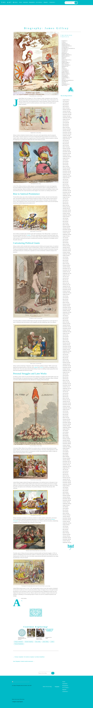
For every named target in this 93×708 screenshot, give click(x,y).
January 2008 (66, 459)
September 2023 (66, 156)
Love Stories (64, 70)
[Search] (76, 3)
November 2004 (66, 519)
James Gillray (45, 641)
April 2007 (65, 474)
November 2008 (66, 443)
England (36, 367)
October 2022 (66, 174)
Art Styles (64, 51)
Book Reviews (65, 56)
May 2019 (65, 240)
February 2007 (66, 477)
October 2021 (66, 193)
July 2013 (65, 354)
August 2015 (65, 313)
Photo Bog (64, 75)
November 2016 (66, 289)
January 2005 (66, 516)
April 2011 (65, 396)
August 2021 (65, 197)
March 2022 (65, 185)
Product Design (65, 77)
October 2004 (66, 521)
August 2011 (65, 390)
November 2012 (66, 367)
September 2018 (66, 253)
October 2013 (66, 349)
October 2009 (66, 425)
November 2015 (66, 309)
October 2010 (66, 406)
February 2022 (66, 187)
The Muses (64, 81)
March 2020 (65, 224)
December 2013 (66, 346)
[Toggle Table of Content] (22, 600)
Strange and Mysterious (67, 80)
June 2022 (65, 180)
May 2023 (65, 163)
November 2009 (66, 424)
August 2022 (65, 177)
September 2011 (66, 388)
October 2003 (66, 540)
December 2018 (66, 249)
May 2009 (65, 433)
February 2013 (66, 362)
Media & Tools (65, 72)
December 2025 (66, 112)
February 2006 (66, 495)
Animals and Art (65, 44)
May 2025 (65, 124)
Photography (64, 76)
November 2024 (66, 133)
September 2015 (66, 312)
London (28, 235)
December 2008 (66, 441)
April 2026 (65, 106)
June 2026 (65, 103)
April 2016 (65, 300)
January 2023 (66, 169)
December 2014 (66, 326)
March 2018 (65, 263)
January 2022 (66, 189)
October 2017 (66, 271)
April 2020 (65, 223)
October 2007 (66, 464)
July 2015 (65, 315)
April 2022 (65, 184)
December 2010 (66, 403)
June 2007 (65, 471)
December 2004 (66, 518)
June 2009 (65, 432)
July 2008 (65, 450)
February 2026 (66, 109)
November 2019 (66, 231)
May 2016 (65, 299)
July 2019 (65, 237)
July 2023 (65, 159)
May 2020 (65, 221)
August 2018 (65, 255)
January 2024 (66, 150)
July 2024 (65, 140)
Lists (63, 67)
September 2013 (66, 351)
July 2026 (65, 101)
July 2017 (65, 276)
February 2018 (66, 265)
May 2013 (65, 357)
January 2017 (66, 286)
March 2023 (65, 166)
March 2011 (65, 398)
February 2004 (66, 534)
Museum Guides (65, 73)
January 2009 (66, 440)
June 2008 (65, 451)
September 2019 (66, 234)
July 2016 (65, 296)
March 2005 (65, 513)
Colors (63, 58)
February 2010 (66, 419)
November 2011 (66, 385)
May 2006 (65, 490)
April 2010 (65, 416)
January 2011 (66, 401)
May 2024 (65, 143)
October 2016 (66, 291)
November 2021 (66, 192)
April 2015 (65, 320)
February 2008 (66, 458)
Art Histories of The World (67, 48)
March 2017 (65, 283)
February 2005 (66, 514)
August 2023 (65, 158)
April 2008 (65, 454)
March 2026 (65, 108)
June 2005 (65, 508)
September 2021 (66, 195)
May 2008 (65, 453)
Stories (63, 79)
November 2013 (66, 347)
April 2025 (65, 125)
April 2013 (65, 359)
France (41, 367)
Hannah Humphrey (29, 641)
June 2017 (65, 278)
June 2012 (65, 375)
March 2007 (65, 476)
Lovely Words (65, 71)
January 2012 (66, 382)
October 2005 (66, 501)
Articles (63, 52)
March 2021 (65, 205)
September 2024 (66, 137)
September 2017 (66, 273)
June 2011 (65, 393)
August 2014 (65, 333)
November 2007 (66, 463)
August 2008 (65, 448)
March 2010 (65, 417)
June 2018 (65, 258)
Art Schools (64, 49)
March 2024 (65, 146)
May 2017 (65, 279)
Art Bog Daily (64, 47)
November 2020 (66, 211)
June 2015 (65, 317)
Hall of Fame (64, 63)
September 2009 (66, 427)
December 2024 (66, 132)
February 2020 (66, 226)
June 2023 (65, 161)
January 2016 (66, 305)
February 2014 (66, 343)
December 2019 (66, 229)
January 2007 (66, 479)
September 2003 (66, 542)
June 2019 (65, 239)
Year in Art (64, 85)
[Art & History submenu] (42, 2)
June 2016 (65, 297)
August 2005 (65, 505)
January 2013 (66, 364)
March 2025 (65, 127)
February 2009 (66, 438)
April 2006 (65, 492)
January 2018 (66, 266)
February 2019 (66, 245)
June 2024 (65, 142)
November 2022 (66, 172)
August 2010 (65, 409)
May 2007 (65, 472)
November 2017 (66, 270)
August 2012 (65, 372)
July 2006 (65, 487)
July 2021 (65, 198)
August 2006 (65, 485)
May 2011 (65, 394)
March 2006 (65, 493)
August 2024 (65, 138)
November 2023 (66, 153)
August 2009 (65, 429)
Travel (63, 82)
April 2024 (65, 145)
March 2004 (65, 532)
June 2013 (65, 356)
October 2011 (66, 386)
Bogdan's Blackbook (66, 54)
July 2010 (65, 411)
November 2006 (66, 482)
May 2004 (65, 529)
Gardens (63, 61)
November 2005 (66, 500)
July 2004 (65, 526)
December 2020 (66, 210)
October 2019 (66, 232)
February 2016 (66, 304)
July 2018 (65, 257)
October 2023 (66, 155)
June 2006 (65, 488)
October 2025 (66, 116)
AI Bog (63, 42)
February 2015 (66, 323)
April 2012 (65, 378)
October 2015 (66, 310)
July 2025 (65, 121)
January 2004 (66, 536)
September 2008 (66, 446)
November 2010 (66, 404)
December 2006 (66, 480)
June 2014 (65, 336)
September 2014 (66, 331)
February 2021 (66, 206)
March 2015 (65, 322)
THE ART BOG (9, 2)
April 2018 (65, 262)
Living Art (64, 68)
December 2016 (66, 287)
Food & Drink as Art (66, 59)
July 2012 (65, 373)
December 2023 (66, 151)
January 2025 (66, 130)
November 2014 (66, 328)
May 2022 (65, 182)
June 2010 (65, 412)
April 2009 (65, 435)
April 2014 (65, 339)
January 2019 (66, 247)
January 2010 (66, 420)
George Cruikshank (18, 641)
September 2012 (66, 370)
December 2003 (66, 537)
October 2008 (66, 445)
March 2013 (65, 360)
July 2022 (65, 179)
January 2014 (66, 344)
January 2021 (66, 208)
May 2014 (65, 338)
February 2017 (66, 284)
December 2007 (66, 461)
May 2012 (65, 377)
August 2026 (65, 99)
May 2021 (65, 202)
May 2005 (65, 510)
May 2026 (65, 104)
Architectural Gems (66, 45)
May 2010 (65, 414)
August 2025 (65, 119)
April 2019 (65, 242)
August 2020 (65, 216)
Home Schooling (65, 65)
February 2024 (66, 148)
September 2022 (66, 176)
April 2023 (65, 164)
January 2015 (66, 325)
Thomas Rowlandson (18, 643)
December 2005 (66, 498)
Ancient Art (64, 43)
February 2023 (66, 168)
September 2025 (66, 117)
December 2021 (66, 190)
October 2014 (66, 330)
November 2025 (66, 114)
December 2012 (66, 365)
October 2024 (66, 135)
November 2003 (66, 539)
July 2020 (65, 218)
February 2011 (66, 399)
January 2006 (66, 497)
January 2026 (66, 111)
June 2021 (65, 200)
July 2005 (65, 506)
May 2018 (65, 260)
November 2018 (66, 250)
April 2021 (65, 203)
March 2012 (65, 380)
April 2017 (65, 281)
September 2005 (66, 503)
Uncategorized (65, 84)
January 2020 (66, 227)
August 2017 (65, 274)
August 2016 (65, 294)
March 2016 (65, 302)
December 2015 (66, 307)
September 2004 (66, 523)
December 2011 (66, 383)
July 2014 (65, 335)
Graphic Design (65, 62)
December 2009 (66, 422)
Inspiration (64, 66)
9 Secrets (64, 40)
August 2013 (65, 352)
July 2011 (65, 391)
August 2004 (65, 524)
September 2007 (66, 466)
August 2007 (65, 467)
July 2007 (65, 469)
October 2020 (66, 213)
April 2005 (65, 511)
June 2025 (65, 122)
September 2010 (66, 407)
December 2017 (66, 268)
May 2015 (65, 318)
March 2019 (65, 244)
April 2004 (65, 531)
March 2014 (65, 341)
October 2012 (66, 369)
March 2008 (65, 456)
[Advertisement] (46, 13)
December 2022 (66, 171)
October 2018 (66, 252)
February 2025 (66, 129)
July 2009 (65, 430)
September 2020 (66, 215)
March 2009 (65, 437)
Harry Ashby (37, 641)
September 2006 (66, 484)
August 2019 (65, 236)
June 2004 (65, 527)
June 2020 (65, 219)
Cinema (63, 57)
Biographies (64, 53)
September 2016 (66, 292)
